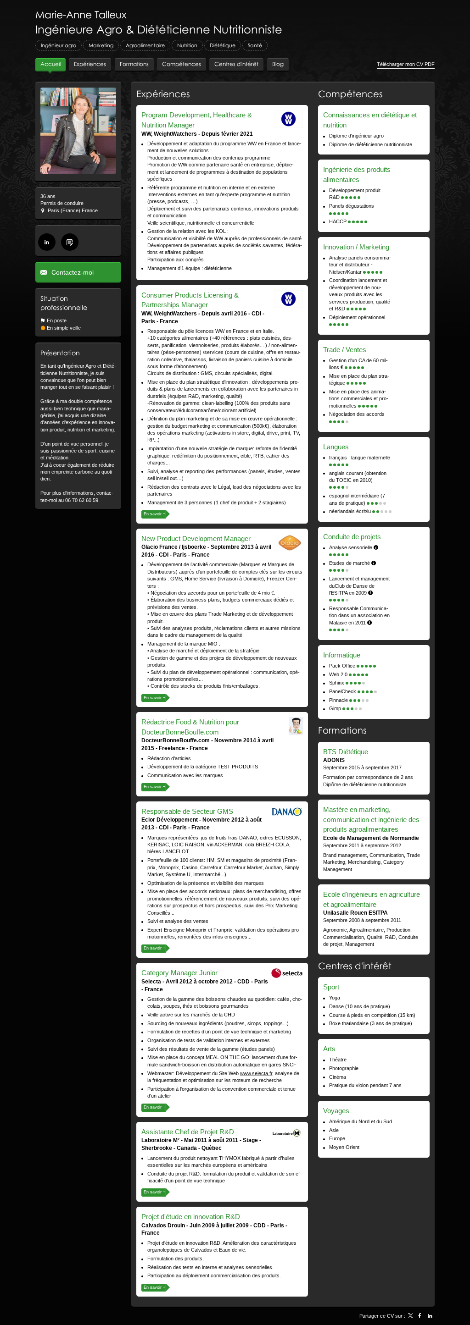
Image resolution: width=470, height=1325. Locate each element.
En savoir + (154, 514)
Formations (342, 729)
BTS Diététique (345, 752)
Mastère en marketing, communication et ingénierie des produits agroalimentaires (371, 819)
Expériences (163, 93)
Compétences (350, 93)
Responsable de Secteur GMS (187, 811)
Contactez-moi (72, 272)
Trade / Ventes (344, 349)
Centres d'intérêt (355, 965)
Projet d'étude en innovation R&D (190, 1216)
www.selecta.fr (256, 1073)
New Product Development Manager (196, 538)
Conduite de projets (352, 537)
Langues (336, 447)
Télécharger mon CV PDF (406, 64)
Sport (331, 987)
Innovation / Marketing (356, 247)
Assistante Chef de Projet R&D (187, 1132)
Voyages (336, 1111)
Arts (329, 1049)
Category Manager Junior (179, 973)
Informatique (341, 655)
